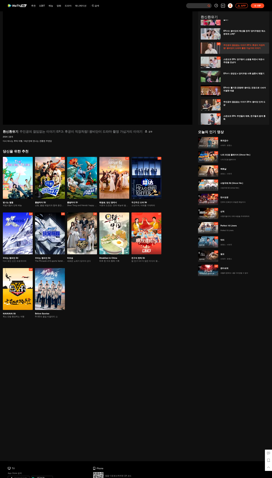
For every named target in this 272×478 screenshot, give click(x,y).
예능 (51, 5)
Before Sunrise (42, 313)
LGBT (42, 5)
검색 (97, 5)
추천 (33, 5)
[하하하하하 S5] (18, 289)
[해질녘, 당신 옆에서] (114, 178)
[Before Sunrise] (50, 289)
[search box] (209, 5)
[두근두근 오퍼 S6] (146, 178)
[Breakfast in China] (114, 233)
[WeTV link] (17, 5)
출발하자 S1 (72, 202)
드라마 (68, 5)
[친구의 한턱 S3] (146, 233)
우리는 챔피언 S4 (42, 257)
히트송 (70, 257)
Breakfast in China (108, 257)
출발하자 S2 (40, 202)
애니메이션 (80, 5)
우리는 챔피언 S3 (10, 257)
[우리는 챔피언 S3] (18, 233)
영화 (59, 5)
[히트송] (82, 233)
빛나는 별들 (8, 202)
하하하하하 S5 (9, 313)
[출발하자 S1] (82, 178)
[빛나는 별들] (18, 178)
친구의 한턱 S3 (138, 257)
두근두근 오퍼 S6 (139, 202)
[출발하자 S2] (50, 178)
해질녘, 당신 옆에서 (108, 202)
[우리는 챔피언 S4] (50, 233)
